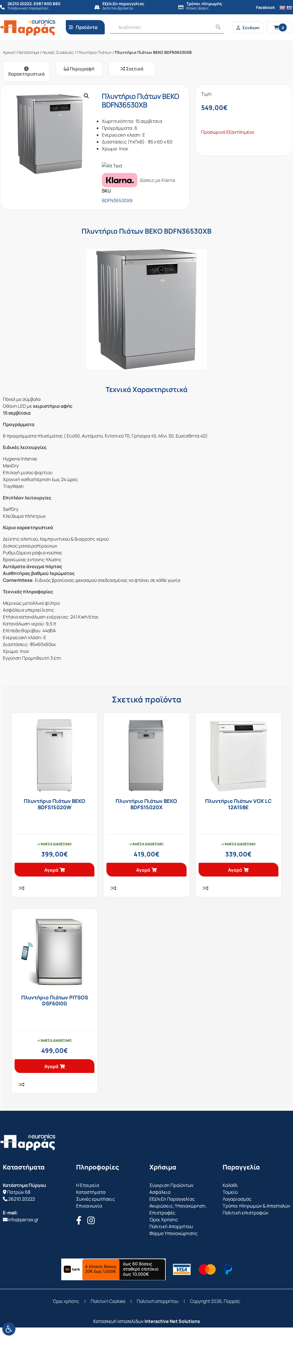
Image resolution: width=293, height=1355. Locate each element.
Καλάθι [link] (230, 1185)
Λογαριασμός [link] (237, 1199)
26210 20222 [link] (21, 1199)
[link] (8, 1329)
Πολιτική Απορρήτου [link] (171, 1226)
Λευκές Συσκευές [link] (58, 52)
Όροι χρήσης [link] (66, 1301)
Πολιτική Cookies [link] (108, 1301)
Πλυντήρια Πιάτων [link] (94, 52)
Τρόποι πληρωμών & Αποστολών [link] (256, 1206)
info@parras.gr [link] (23, 1219)
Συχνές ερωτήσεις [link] (95, 1199)
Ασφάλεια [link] (160, 1192)
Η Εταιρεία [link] (87, 1185)
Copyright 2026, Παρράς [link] (215, 1301)
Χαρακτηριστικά (26, 74)
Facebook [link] (265, 7)
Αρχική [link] (9, 52)
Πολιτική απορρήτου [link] (158, 1301)
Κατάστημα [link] (29, 52)
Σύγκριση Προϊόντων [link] (171, 1185)
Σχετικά (134, 69)
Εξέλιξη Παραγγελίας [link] (172, 1199)
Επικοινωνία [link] (89, 1206)
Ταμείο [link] (230, 1192)
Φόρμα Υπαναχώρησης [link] (173, 1233)
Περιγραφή (81, 69)
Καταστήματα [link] (91, 1192)
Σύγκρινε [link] (21, 888)
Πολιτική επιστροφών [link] (245, 1213)
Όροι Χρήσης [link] (163, 1219)
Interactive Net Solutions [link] (172, 1321)
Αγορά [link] (51, 870)
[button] (86, 96)
